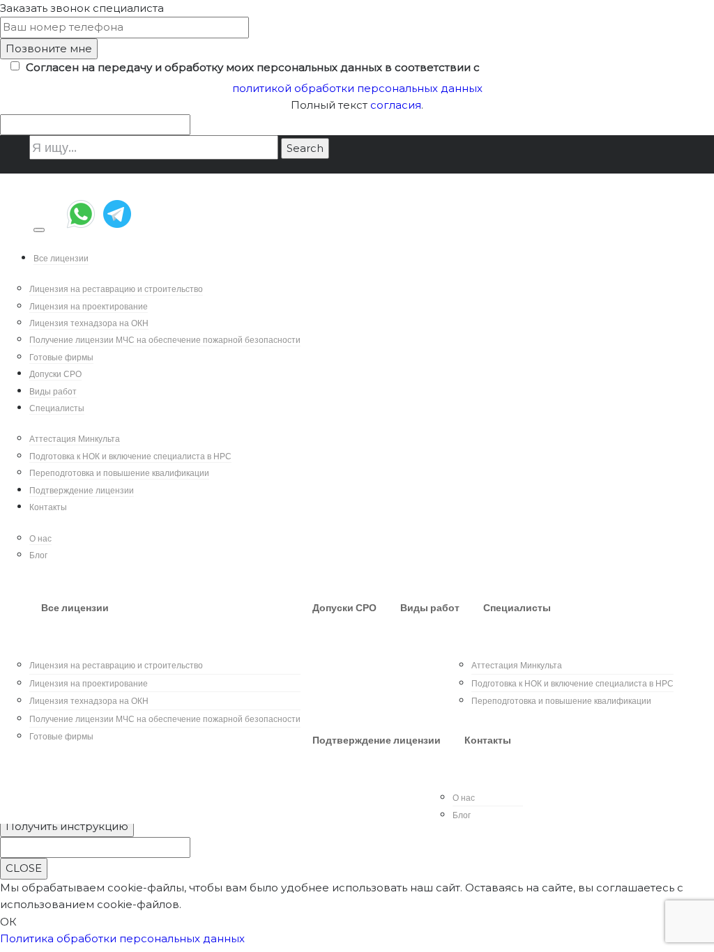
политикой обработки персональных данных (357, 88)
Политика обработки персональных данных (122, 938)
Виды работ (53, 391)
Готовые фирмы (61, 357)
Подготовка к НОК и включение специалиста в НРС (130, 456)
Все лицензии (61, 258)
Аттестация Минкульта (74, 439)
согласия (395, 105)
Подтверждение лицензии (81, 490)
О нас (40, 538)
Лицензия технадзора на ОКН (89, 323)
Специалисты (56, 408)
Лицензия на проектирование (88, 306)
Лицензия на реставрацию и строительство (116, 289)
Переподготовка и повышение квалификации (119, 473)
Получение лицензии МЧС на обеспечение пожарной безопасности (165, 340)
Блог (38, 555)
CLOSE (24, 868)
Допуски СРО (55, 374)
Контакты (48, 507)
